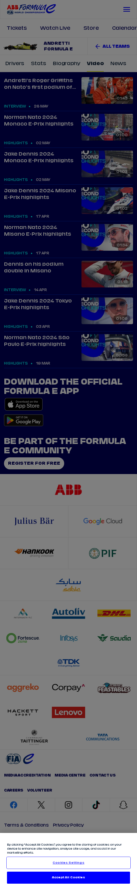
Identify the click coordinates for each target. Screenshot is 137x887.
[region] (68, 860)
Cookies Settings (68, 863)
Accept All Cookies (68, 877)
